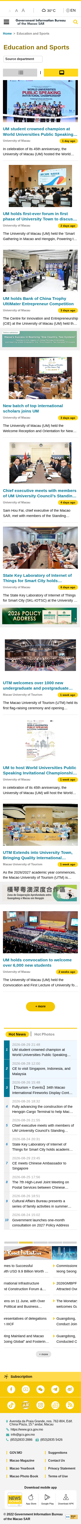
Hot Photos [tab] (44, 1034)
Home (7, 33)
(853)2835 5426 (51, 1439)
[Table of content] (5, 22)
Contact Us (56, 1460)
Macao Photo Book (24, 1476)
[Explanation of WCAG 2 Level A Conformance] (71, 1516)
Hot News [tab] (17, 1034)
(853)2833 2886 (21, 1439)
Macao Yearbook (22, 1468)
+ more (69, 1354)
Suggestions (57, 1452)
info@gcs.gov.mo (23, 1434)
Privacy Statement (61, 1468)
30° (51, 10)
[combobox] (23, 59)
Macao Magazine (22, 1460)
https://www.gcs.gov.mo (27, 1429)
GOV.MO (16, 1452)
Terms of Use (58, 1476)
